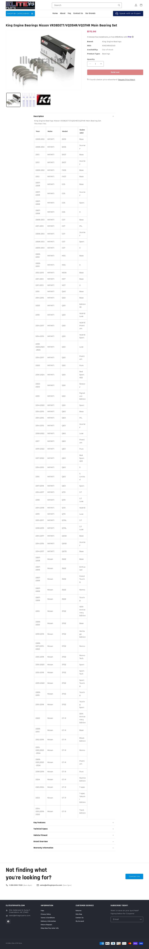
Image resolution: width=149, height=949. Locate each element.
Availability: (92, 50)
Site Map (79, 914)
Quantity (91, 59)
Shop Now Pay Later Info (50, 928)
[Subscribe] (140, 919)
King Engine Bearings (111, 41)
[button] (74, 116)
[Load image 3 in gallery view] (44, 100)
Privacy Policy (46, 914)
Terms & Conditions (48, 918)
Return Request (46, 925)
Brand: (90, 41)
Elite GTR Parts (17, 943)
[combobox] (87, 5)
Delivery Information (48, 921)
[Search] (119, 5)
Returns (78, 911)
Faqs (42, 911)
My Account (80, 921)
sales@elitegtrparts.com (19, 915)
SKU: (89, 45)
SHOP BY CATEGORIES (18, 13)
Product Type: (93, 54)
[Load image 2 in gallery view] (29, 100)
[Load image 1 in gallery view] (13, 100)
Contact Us (134, 876)
